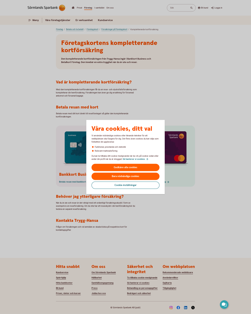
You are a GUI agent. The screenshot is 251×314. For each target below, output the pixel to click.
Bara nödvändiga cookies (125, 176)
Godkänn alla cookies (125, 167)
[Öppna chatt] (224, 304)
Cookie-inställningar (126, 185)
